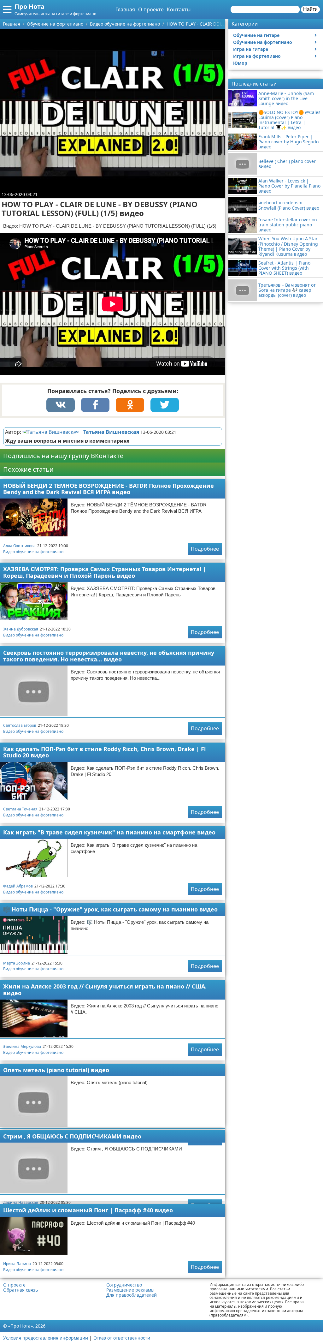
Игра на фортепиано (257, 56)
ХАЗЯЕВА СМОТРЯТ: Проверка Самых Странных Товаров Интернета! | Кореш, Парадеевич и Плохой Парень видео (104, 572)
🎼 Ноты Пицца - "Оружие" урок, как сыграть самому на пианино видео (110, 909)
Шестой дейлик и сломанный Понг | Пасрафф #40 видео (88, 1210)
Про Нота (29, 6)
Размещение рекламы (130, 1290)
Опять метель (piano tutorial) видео (56, 1070)
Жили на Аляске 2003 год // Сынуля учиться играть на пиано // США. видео (105, 990)
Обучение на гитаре (256, 35)
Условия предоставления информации (45, 1338)
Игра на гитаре (250, 49)
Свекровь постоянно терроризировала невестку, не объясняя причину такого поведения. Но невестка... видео (108, 656)
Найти (310, 9)
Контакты (179, 9)
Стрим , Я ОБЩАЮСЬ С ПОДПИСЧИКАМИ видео (72, 1136)
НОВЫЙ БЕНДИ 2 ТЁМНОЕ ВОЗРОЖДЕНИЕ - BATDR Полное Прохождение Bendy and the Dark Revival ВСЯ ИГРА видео (108, 489)
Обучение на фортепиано (262, 42)
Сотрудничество (124, 1284)
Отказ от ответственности (121, 1338)
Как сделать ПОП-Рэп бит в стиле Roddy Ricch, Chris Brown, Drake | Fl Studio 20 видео (104, 752)
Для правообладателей (131, 1295)
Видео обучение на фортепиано (33, 551)
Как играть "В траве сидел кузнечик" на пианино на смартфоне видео (109, 832)
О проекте (151, 9)
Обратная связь (20, 1290)
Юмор (240, 63)
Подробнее (205, 548)
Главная (125, 9)
